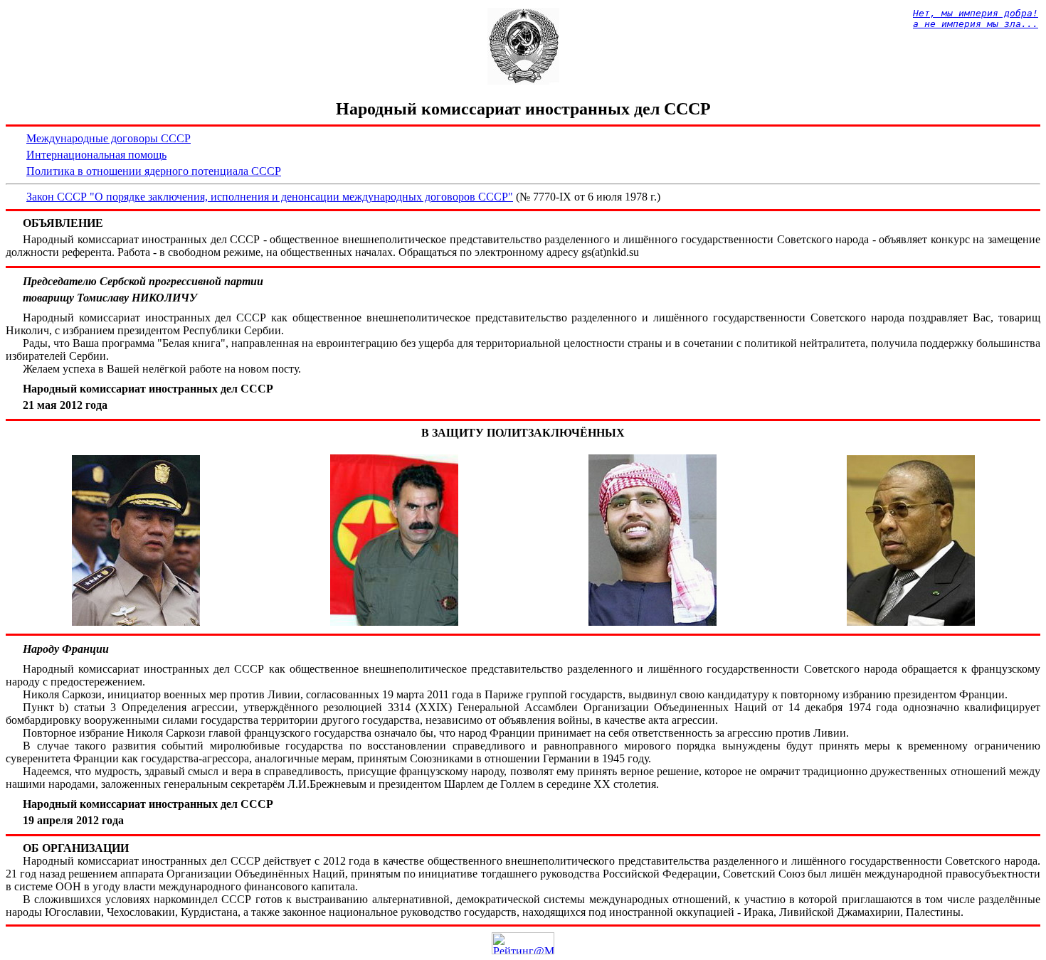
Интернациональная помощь (96, 155)
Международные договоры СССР (108, 138)
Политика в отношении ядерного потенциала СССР (153, 171)
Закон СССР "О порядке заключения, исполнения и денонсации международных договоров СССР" (269, 197)
